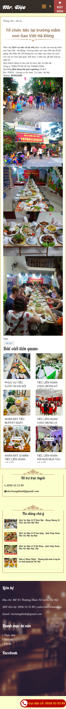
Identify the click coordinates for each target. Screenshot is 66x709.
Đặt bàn (60, 9)
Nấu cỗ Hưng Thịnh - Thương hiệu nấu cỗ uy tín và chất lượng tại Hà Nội (39, 560)
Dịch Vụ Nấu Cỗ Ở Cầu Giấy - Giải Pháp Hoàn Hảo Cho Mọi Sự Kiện (39, 534)
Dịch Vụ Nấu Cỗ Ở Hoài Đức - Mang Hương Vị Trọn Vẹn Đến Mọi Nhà (39, 521)
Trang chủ (8, 21)
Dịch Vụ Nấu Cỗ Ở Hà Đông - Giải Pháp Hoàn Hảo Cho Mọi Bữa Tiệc (39, 547)
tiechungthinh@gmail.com (23, 491)
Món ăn (8, 639)
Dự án (8, 643)
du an (19, 21)
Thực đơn (9, 635)
